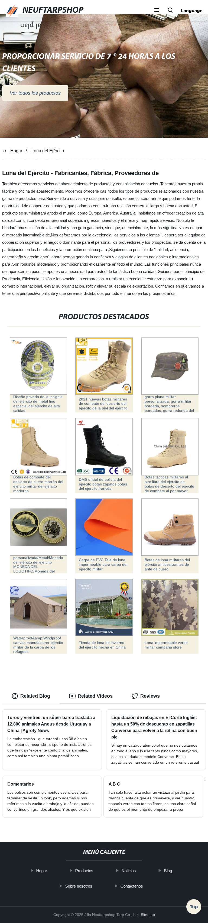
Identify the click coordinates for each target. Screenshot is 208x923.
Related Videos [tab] (95, 696)
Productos (84, 870)
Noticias (128, 870)
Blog (168, 870)
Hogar (16, 151)
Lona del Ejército (47, 151)
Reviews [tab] (150, 696)
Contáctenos (131, 886)
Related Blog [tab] (35, 696)
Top (194, 908)
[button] (157, 10)
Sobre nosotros (78, 886)
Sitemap (148, 914)
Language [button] (192, 10)
